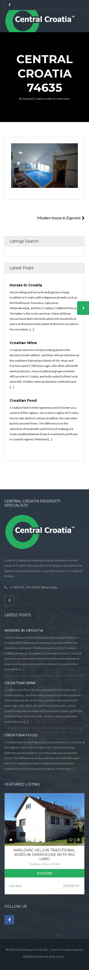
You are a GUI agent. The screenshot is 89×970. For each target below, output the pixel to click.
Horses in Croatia (26, 285)
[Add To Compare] (78, 840)
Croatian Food (23, 400)
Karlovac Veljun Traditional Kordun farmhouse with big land (44, 854)
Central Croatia (33, 98)
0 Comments (61, 98)
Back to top (56, 956)
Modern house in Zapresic (59, 217)
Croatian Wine (23, 343)
